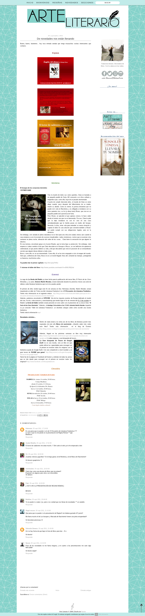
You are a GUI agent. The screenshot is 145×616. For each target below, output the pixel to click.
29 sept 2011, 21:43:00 (45, 528)
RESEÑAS (57, 3)
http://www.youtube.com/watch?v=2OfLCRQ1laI (57, 267)
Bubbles (28, 499)
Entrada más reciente (27, 590)
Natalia (83, 611)
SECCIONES (87, 3)
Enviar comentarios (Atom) (38, 594)
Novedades (33, 415)
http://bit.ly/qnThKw (51, 263)
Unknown (29, 428)
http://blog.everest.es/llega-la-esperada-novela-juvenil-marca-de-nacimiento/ (64, 329)
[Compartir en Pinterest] (47, 415)
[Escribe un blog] (40, 415)
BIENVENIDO (43, 3)
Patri (27, 483)
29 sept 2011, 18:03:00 (35, 454)
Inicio (57, 590)
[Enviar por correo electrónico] (38, 415)
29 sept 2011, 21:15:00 (43, 510)
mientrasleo (30, 469)
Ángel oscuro (30, 510)
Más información (103, 614)
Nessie (28, 543)
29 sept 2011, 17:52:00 (43, 443)
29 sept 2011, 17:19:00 (40, 428)
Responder (29, 437)
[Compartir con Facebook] (45, 415)
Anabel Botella (31, 443)
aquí (39, 312)
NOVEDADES (71, 3)
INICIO (30, 3)
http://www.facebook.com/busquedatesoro (40, 361)
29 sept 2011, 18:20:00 (37, 483)
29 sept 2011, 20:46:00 (39, 499)
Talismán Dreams (32, 528)
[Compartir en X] (42, 415)
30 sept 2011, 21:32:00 (38, 543)
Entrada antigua (86, 590)
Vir (27, 454)
